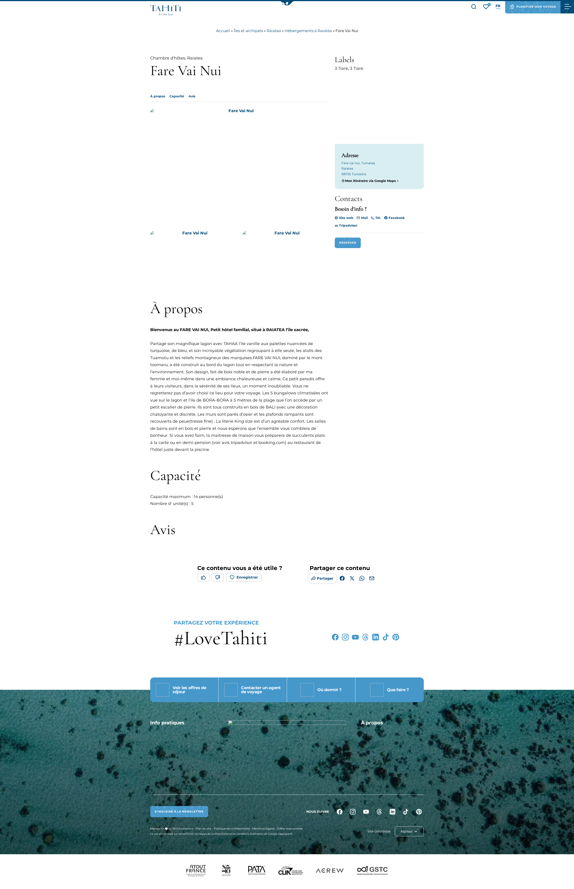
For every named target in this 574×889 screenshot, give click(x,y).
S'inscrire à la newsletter (179, 811)
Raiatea (274, 30)
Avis (192, 96)
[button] (287, 3)
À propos (157, 96)
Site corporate (378, 831)
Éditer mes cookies (290, 828)
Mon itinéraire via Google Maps (370, 180)
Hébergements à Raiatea (308, 30)
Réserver (347, 242)
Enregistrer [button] (247, 577)
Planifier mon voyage (536, 6)
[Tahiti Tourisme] (165, 10)
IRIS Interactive (182, 828)
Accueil (223, 30)
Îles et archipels (248, 30)
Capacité (177, 96)
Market (407, 831)
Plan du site (203, 828)
